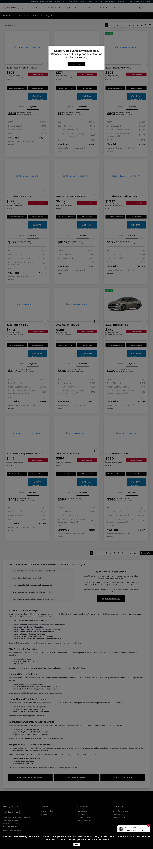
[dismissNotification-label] (148, 825)
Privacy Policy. (102, 839)
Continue (76, 64)
